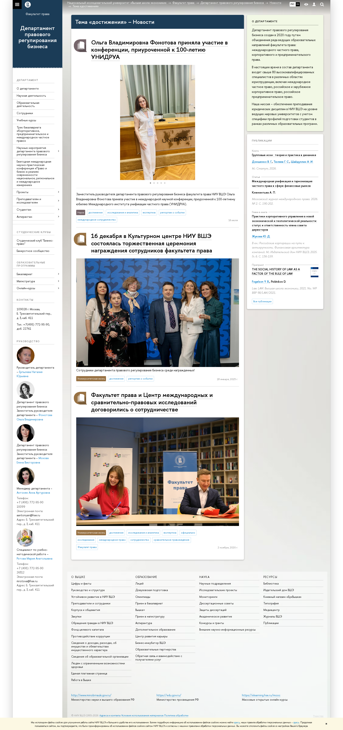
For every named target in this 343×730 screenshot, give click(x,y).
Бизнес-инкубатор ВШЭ (150, 643)
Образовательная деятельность (28, 104)
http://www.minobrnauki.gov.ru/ (91, 695)
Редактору (318, 716)
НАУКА (204, 577)
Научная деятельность (31, 95)
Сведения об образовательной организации (99, 656)
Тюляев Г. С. (281, 162)
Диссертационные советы (216, 603)
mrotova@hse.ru (27, 581)
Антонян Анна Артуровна (33, 492)
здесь (237, 722)
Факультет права (37, 14)
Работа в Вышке (81, 680)
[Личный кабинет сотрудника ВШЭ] (314, 4)
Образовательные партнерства (155, 649)
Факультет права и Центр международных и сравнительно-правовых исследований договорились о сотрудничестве (152, 402)
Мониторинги (208, 597)
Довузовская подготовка (151, 590)
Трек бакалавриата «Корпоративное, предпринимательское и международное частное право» (33, 134)
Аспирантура (143, 623)
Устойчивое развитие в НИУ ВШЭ (93, 597)
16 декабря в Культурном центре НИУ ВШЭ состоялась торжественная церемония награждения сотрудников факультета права (151, 243)
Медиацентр (271, 610)
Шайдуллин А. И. (302, 162)
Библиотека (271, 583)
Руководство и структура (88, 590)
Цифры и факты (81, 583)
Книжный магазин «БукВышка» (282, 597)
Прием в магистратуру (150, 616)
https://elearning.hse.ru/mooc (261, 695)
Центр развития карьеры (151, 636)
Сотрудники (25, 113)
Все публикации (262, 301)
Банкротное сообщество (33, 251)
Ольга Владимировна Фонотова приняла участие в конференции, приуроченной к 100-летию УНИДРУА (159, 49)
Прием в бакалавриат (149, 603)
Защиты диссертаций (212, 610)
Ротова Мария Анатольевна (34, 558)
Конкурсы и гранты (211, 623)
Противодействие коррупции (90, 636)
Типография (271, 603)
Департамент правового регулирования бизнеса (37, 37)
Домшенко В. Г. (262, 162)
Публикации (262, 140)
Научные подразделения (215, 583)
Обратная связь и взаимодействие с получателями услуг (158, 657)
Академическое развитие (215, 616)
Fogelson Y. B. (260, 281)
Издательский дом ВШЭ (278, 590)
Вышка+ (140, 610)
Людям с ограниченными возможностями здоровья (98, 665)
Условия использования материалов (142, 715)
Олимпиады (142, 597)
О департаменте (28, 88)
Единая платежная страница (89, 673)
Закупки (76, 616)
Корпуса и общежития (85, 610)
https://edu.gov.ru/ (169, 695)
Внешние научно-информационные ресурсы (227, 629)
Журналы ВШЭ (272, 616)
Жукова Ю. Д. (261, 236)
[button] (75, 122)
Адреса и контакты (110, 715)
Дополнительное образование (155, 629)
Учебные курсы (26, 120)
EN (298, 4)
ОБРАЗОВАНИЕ (146, 577)
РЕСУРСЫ (270, 577)
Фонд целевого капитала (87, 629)
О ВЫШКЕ (78, 577)
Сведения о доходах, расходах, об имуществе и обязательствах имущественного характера (94, 646)
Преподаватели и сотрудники (90, 603)
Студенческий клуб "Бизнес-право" (35, 242)
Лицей (139, 583)
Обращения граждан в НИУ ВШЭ (92, 623)
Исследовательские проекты (218, 590)
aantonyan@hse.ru (28, 515)
